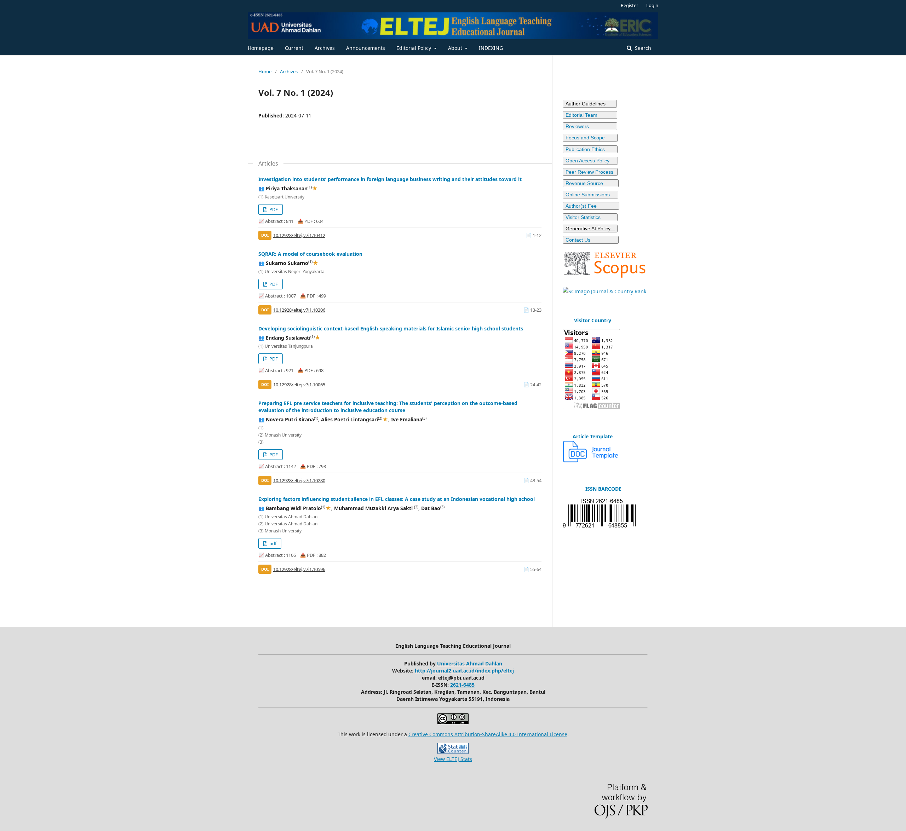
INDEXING (491, 48)
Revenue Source (591, 183)
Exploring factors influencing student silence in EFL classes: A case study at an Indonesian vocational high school (396, 499)
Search (642, 48)
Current (294, 48)
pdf (272, 543)
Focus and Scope (590, 137)
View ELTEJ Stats (453, 759)
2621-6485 (462, 684)
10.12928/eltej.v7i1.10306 (299, 310)
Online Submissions (590, 194)
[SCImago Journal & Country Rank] (604, 291)
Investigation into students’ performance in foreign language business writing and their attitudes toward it (390, 179)
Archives (325, 48)
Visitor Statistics (590, 217)
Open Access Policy (590, 160)
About (456, 48)
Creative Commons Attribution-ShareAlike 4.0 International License (487, 734)
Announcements (365, 48)
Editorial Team (590, 115)
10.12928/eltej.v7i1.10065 (299, 384)
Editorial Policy (414, 48)
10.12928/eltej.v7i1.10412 (299, 235)
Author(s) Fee (591, 206)
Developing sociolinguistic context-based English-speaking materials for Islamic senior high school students (390, 328)
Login (652, 5)
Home (264, 71)
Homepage (261, 48)
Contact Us (591, 240)
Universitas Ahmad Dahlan (469, 663)
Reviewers (589, 126)
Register (629, 5)
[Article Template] (591, 460)
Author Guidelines (590, 103)
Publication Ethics (590, 149)
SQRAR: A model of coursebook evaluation (310, 253)
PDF (273, 209)
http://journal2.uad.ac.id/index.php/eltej (464, 670)
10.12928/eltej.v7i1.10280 (299, 480)
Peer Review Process (590, 172)
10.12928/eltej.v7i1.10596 (299, 569)
